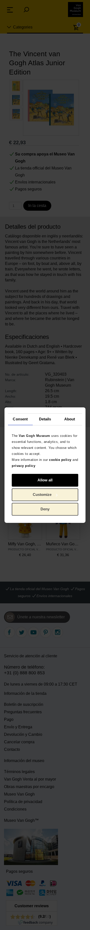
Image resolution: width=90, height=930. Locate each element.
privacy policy (23, 465)
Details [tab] (45, 419)
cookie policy (60, 459)
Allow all (45, 480)
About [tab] (69, 419)
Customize (42, 494)
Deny (45, 509)
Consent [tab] (20, 419)
